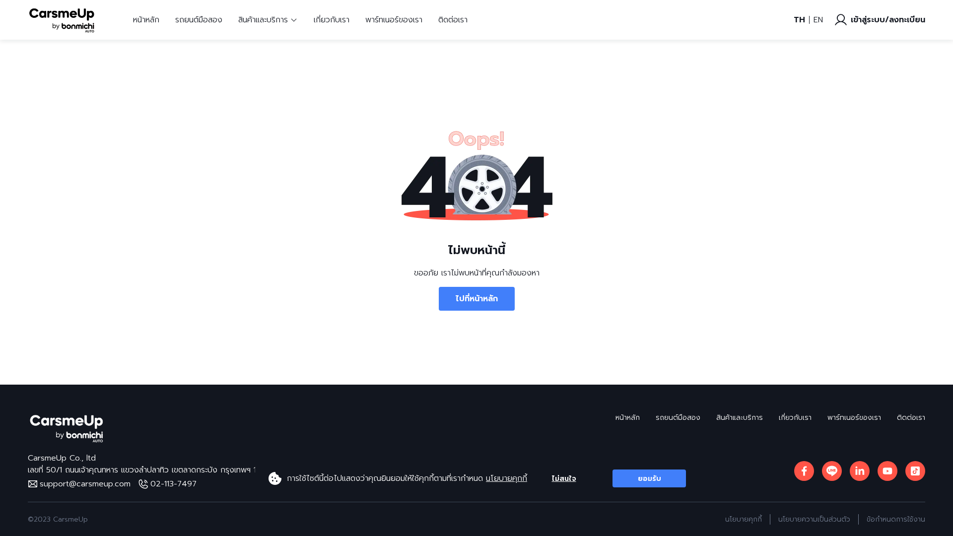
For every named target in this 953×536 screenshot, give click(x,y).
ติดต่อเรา (453, 20)
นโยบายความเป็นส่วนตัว (814, 519)
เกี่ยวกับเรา (331, 20)
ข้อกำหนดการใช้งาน (896, 519)
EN (818, 20)
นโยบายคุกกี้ (506, 478)
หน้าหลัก (146, 20)
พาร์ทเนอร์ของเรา (393, 20)
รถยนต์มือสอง (198, 20)
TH (799, 20)
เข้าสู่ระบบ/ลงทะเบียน (888, 20)
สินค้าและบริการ (739, 417)
